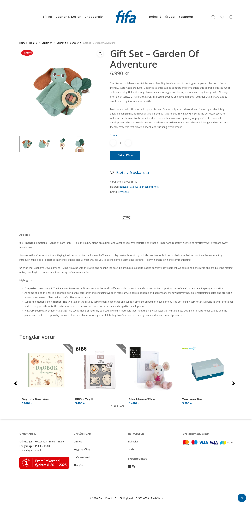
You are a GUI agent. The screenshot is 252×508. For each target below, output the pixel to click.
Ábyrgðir (78, 465)
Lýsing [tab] (126, 217)
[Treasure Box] (206, 370)
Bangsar (74, 42)
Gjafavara (135, 186)
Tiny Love (123, 191)
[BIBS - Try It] (99, 370)
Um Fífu (78, 441)
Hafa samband (82, 457)
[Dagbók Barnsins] (46, 370)
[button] (100, 53)
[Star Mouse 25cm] (153, 370)
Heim (22, 42)
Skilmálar (133, 441)
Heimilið (33, 42)
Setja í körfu (125, 155)
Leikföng (61, 42)
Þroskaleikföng (150, 186)
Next (238, 385)
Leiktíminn (47, 42)
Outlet (131, 449)
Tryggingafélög (82, 449)
